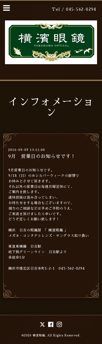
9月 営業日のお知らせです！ (42, 156)
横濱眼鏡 (39, 335)
